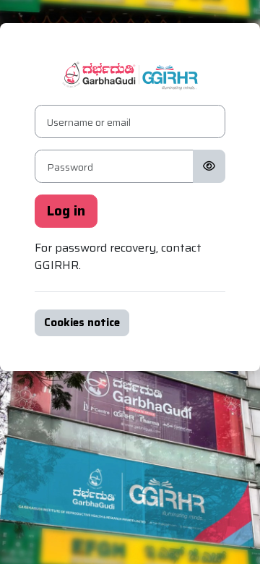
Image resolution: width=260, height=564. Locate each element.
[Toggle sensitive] (209, 166)
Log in (66, 210)
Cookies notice (82, 322)
